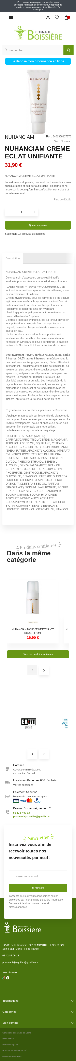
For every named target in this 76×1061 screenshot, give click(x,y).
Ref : (49, 136)
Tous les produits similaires (38, 654)
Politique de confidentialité (14, 1050)
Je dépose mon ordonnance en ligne (38, 61)
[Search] (68, 50)
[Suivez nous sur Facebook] (3, 988)
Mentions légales (10, 1044)
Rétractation (8, 1039)
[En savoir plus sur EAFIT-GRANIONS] (29, 723)
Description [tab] (12, 258)
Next (44, 754)
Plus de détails (62, 199)
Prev (32, 754)
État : (57, 141)
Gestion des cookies (11, 1056)
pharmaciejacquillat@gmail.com (20, 962)
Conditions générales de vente (16, 1033)
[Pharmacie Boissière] (38, 33)
